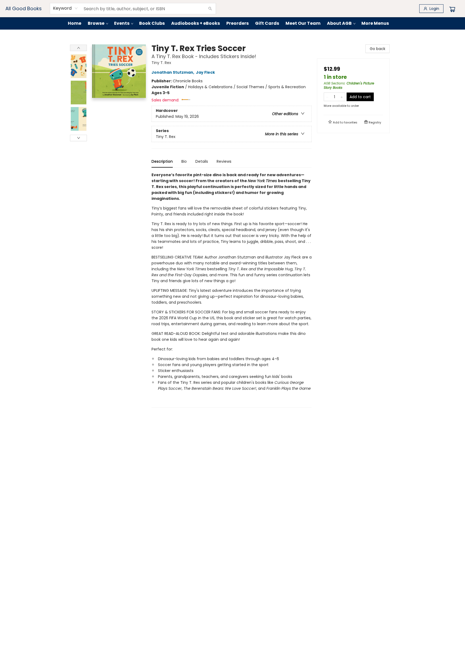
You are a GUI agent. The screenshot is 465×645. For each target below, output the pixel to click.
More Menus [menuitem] (375, 23)
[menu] (232, 23)
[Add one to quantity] (341, 97)
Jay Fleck (205, 72)
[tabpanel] (232, 290)
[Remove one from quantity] (327, 97)
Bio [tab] (184, 161)
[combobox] (65, 8)
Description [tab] (162, 161)
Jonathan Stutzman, (173, 72)
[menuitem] (74, 23)
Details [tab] (201, 161)
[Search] (210, 8)
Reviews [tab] (224, 161)
